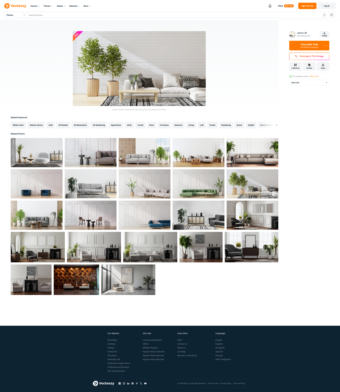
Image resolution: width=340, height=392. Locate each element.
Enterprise (112, 351)
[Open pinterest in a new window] (132, 383)
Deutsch (219, 351)
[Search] (324, 15)
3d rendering (99, 125)
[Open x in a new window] (141, 383)
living (191, 125)
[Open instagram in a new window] (124, 383)
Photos (47, 6)
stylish (251, 125)
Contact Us (182, 344)
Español (219, 344)
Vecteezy (111, 344)
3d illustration (80, 125)
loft (202, 125)
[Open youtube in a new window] (145, 383)
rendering (226, 125)
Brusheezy (112, 340)
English (218, 340)
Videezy (111, 347)
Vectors (33, 6)
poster (212, 125)
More (85, 6)
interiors (178, 125)
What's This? (314, 76)
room (239, 125)
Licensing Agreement (152, 340)
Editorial (73, 6)
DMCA (145, 344)
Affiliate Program (150, 347)
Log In (327, 6)
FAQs (179, 340)
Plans (280, 6)
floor (151, 125)
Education (112, 355)
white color (18, 125)
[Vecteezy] (15, 6)
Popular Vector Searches (154, 351)
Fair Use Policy (239, 383)
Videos (60, 6)
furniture (164, 125)
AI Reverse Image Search (119, 363)
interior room (36, 125)
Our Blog (181, 351)
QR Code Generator (116, 371)
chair (129, 125)
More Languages (223, 359)
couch (140, 125)
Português (220, 347)
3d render (63, 125)
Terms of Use (213, 383)
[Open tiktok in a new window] (137, 383)
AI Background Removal (118, 367)
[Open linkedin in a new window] (128, 383)
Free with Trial (309, 45)
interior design (267, 125)
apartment (116, 125)
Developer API (114, 359)
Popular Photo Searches (153, 355)
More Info (295, 83)
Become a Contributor (187, 355)
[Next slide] (274, 125)
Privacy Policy (226, 383)
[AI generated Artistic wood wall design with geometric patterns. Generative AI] (76, 279)
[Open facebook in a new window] (120, 383)
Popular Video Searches (153, 359)
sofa (51, 125)
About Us (181, 347)
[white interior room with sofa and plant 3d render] (37, 152)
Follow (324, 36)
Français (219, 355)
